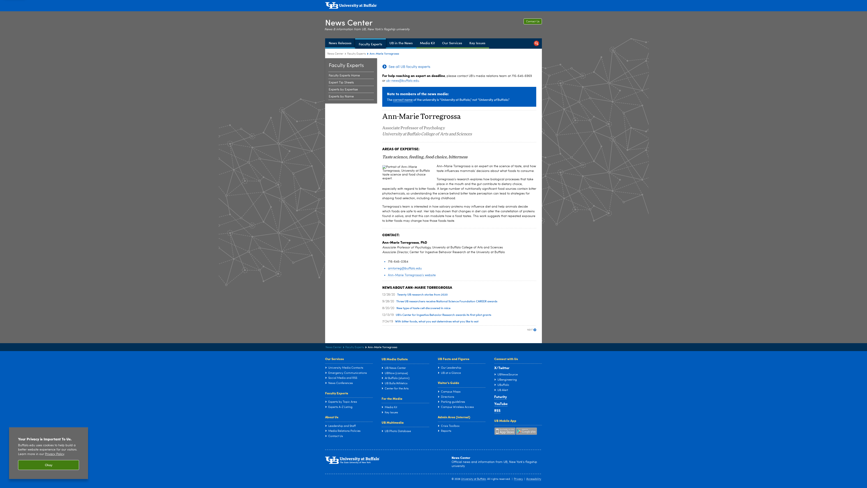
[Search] (536, 43)
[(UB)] (433, 6)
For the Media (392, 398)
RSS (497, 410)
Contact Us (532, 21)
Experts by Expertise (343, 89)
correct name (403, 99)
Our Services (334, 358)
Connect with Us (506, 358)
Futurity (500, 396)
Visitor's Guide (448, 382)
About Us (331, 417)
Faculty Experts (356, 54)
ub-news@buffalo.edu (402, 80)
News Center (349, 22)
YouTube (501, 403)
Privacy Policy (54, 454)
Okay (48, 465)
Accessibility (533, 479)
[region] (48, 453)
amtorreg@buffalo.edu (405, 268)
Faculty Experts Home (344, 75)
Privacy (518, 479)
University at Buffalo (473, 479)
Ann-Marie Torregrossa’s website (412, 275)
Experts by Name (341, 96)
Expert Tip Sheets (341, 82)
